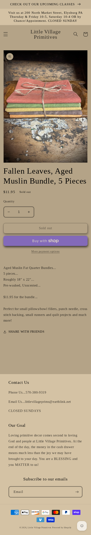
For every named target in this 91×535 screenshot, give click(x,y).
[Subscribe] (77, 491)
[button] (5, 34)
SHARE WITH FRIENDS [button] (26, 331)
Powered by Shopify (62, 528)
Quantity (8, 201)
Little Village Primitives (39, 528)
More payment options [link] (45, 251)
